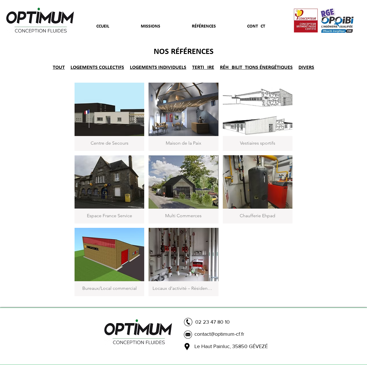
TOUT (59, 67)
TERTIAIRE (203, 67)
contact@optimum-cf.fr (219, 334)
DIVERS (306, 67)
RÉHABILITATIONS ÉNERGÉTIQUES (256, 67)
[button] (109, 117)
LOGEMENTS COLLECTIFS (97, 67)
